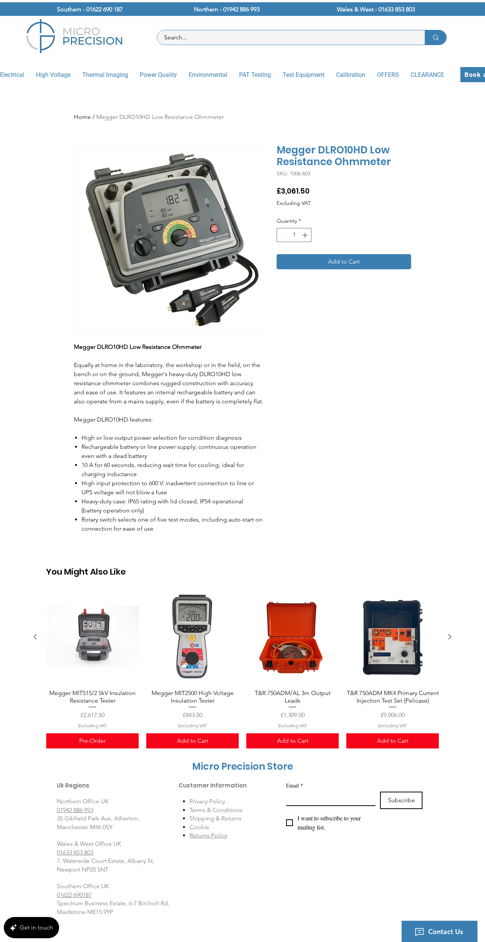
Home (82, 116)
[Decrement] (282, 235)
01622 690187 (74, 894)
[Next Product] (449, 636)
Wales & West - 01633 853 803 (376, 9)
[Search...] (435, 37)
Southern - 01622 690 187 (90, 9)
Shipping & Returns (215, 818)
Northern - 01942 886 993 (227, 9)
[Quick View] (92, 637)
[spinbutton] (294, 235)
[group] (242, 670)
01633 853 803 (75, 852)
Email (294, 785)
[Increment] (305, 235)
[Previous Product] (35, 636)
